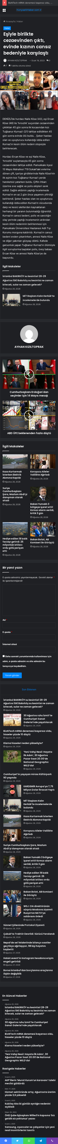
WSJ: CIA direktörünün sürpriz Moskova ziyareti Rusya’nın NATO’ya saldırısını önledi (38, 911)
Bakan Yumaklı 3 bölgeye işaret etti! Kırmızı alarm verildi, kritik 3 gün (42, 508)
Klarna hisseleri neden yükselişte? (23, 743)
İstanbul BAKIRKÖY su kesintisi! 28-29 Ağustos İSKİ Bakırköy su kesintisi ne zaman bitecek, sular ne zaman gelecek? (28, 280)
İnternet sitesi (10, 644)
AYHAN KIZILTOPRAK (17, 60)
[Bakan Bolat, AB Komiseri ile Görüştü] (42, 529)
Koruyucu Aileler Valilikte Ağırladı (40, 473)
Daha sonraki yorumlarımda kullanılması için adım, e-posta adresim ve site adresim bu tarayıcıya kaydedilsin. (27, 661)
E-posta (7, 632)
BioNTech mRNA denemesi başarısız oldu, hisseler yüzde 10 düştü (27, 732)
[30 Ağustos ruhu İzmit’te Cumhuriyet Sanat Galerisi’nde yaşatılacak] (12, 720)
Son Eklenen (29, 689)
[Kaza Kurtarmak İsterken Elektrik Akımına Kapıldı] (15, 461)
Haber (20, 21)
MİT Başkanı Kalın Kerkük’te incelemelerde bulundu (38, 804)
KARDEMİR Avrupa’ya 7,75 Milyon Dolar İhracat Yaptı (39, 788)
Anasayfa (10, 21)
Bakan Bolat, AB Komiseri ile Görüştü (42, 541)
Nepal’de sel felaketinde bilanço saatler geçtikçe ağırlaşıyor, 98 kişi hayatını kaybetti (27, 946)
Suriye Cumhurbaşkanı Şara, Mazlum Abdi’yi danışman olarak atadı (15, 494)
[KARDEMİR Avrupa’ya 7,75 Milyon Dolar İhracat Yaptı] (12, 791)
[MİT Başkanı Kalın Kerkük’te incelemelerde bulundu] (11, 300)
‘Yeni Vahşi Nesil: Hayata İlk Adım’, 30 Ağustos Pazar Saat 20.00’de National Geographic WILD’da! (38, 758)
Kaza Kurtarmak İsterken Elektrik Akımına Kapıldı (12, 474)
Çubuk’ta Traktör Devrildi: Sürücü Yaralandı (29, 933)
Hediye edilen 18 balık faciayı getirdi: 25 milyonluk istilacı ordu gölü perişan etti (15, 545)
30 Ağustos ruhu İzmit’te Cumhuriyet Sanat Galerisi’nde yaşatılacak (38, 719)
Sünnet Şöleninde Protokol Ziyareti (23, 925)
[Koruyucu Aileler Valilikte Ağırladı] (42, 461)
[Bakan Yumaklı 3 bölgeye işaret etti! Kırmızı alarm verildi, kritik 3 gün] (42, 494)
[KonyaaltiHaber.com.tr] (29, 10)
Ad (5, 620)
